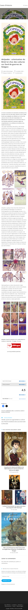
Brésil (12, 410)
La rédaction (14, 604)
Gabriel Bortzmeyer (8, 71)
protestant (7, 412)
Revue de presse (8, 606)
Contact (13, 606)
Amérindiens (8, 410)
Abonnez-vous (6, 580)
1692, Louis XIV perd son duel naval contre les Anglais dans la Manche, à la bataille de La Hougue (14, 549)
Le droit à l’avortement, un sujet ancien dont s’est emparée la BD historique (14, 506)
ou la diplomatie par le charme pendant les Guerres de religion (14, 468)
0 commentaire (18, 73)
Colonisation (17, 410)
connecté (11, 561)
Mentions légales (20, 606)
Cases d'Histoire (6, 5)
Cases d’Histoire (7, 604)
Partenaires (20, 604)
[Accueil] (1, 15)
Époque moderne (7, 73)
